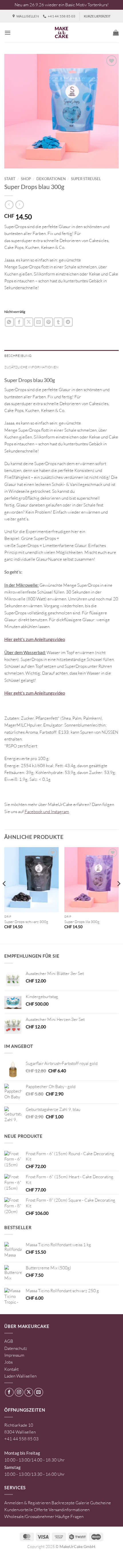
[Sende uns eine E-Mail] (38, 1392)
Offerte (41, 1509)
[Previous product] (19, 204)
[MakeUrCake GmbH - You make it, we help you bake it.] (61, 33)
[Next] (118, 895)
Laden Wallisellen (20, 1376)
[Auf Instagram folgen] (19, 1392)
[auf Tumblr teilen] (58, 321)
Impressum (14, 1355)
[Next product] (9, 204)
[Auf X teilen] (28, 321)
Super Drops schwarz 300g (26, 921)
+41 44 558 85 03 (21, 1439)
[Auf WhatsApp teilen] (9, 321)
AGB (8, 1341)
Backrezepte (63, 1502)
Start (9, 178)
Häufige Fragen (69, 1516)
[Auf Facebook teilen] (19, 321)
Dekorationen (51, 178)
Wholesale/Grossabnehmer (29, 1516)
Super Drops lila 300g (82, 921)
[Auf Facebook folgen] (9, 1392)
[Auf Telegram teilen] (68, 321)
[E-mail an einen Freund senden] (38, 321)
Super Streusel (86, 178)
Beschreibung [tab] (17, 355)
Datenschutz (15, 1348)
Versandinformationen (69, 1509)
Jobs (8, 1362)
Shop (26, 178)
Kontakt (11, 1369)
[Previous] (4, 895)
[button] (7, 32)
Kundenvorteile (18, 1509)
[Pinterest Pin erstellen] (48, 321)
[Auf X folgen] (28, 1392)
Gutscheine (100, 1502)
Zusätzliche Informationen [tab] (31, 367)
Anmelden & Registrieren (27, 1502)
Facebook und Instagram (47, 811)
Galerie (82, 1502)
